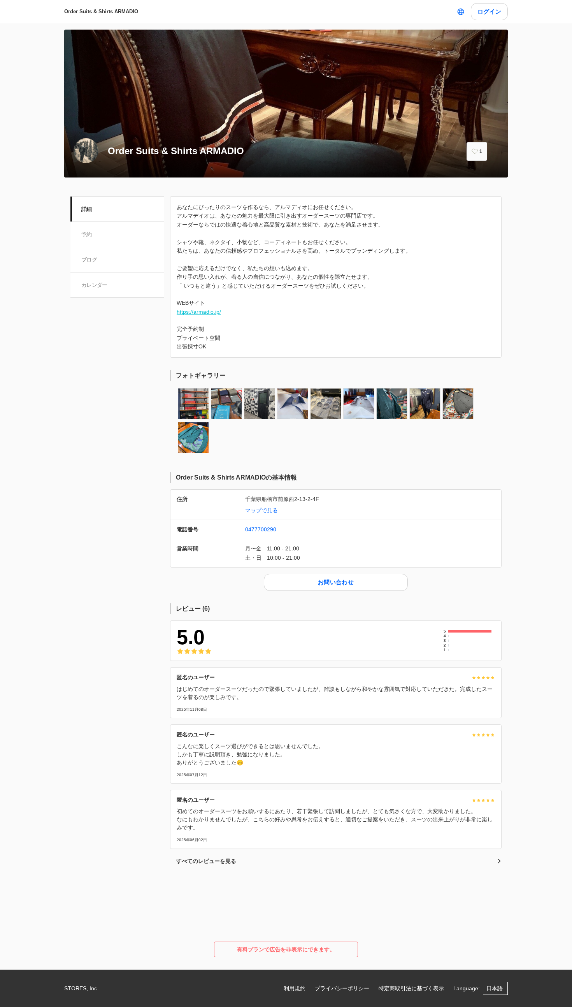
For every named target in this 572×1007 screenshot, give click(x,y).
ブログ (89, 260)
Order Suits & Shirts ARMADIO (101, 11)
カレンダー (94, 285)
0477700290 (260, 529)
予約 (86, 234)
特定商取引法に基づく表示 (411, 988)
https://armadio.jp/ (199, 312)
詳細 (86, 209)
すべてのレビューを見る (206, 861)
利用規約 (294, 988)
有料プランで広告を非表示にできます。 (286, 949)
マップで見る (261, 510)
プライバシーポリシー (342, 988)
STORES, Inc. (81, 988)
